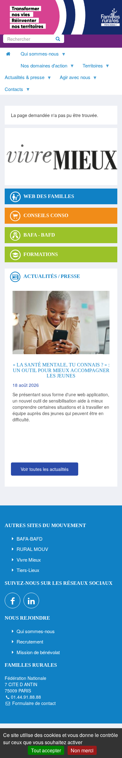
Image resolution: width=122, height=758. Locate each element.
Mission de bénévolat (38, 652)
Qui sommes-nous (36, 631)
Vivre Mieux (29, 559)
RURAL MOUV (32, 549)
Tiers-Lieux (28, 570)
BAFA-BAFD (30, 538)
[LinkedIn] (31, 600)
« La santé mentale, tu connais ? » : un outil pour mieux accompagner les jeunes (61, 370)
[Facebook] (12, 600)
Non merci (82, 750)
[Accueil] (61, 17)
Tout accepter (46, 750)
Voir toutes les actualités (45, 469)
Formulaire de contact (34, 703)
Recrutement (30, 641)
